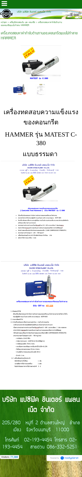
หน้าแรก (4, 22)
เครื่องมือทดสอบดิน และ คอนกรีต (22, 22)
